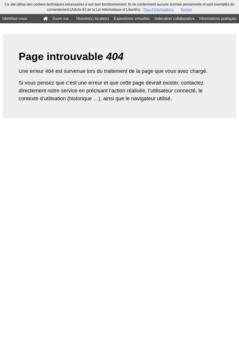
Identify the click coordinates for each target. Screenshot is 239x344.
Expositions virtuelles (132, 18)
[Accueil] (45, 18)
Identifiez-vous (14, 18)
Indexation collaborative (174, 18)
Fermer (186, 10)
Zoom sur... (62, 18)
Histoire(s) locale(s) (92, 18)
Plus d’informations (158, 10)
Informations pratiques (218, 18)
